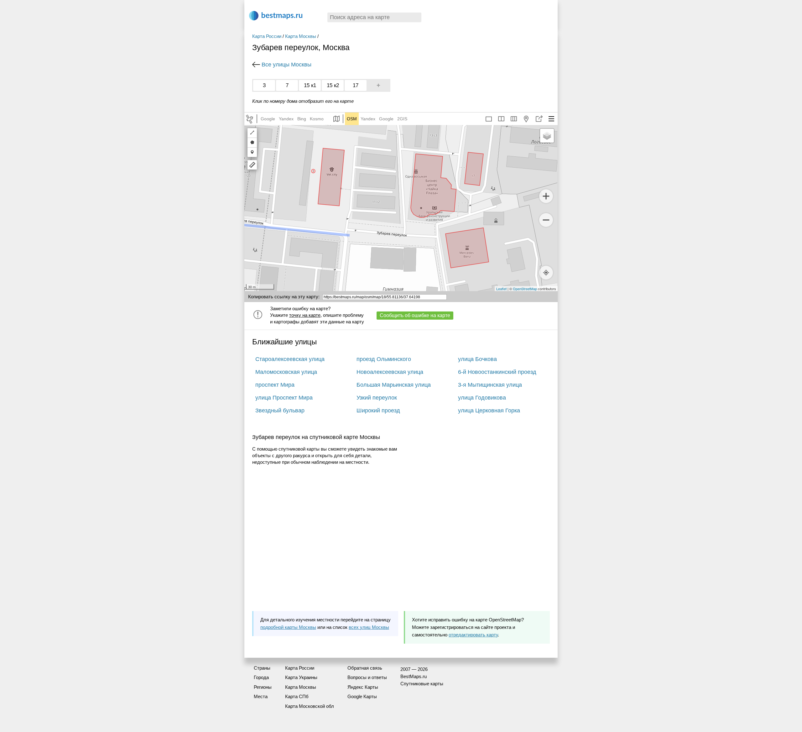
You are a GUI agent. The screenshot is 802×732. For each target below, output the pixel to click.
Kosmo (317, 118)
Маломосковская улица (286, 372)
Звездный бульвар (280, 410)
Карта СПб (297, 696)
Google (268, 118)
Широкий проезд (378, 410)
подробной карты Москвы (288, 627)
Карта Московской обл (309, 706)
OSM (352, 118)
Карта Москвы (300, 36)
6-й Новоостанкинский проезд (497, 372)
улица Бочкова (477, 359)
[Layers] (547, 136)
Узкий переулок (377, 398)
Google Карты (362, 696)
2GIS (402, 118)
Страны (262, 668)
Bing (301, 118)
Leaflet (501, 288)
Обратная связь (364, 668)
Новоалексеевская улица (390, 372)
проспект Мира (274, 385)
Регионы (263, 687)
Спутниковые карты (421, 683)
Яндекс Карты (362, 687)
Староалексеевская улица (290, 359)
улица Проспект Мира (284, 398)
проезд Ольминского (384, 359)
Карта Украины (301, 677)
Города (261, 677)
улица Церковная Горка (489, 410)
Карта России (266, 36)
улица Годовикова (482, 398)
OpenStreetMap (525, 288)
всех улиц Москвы (369, 627)
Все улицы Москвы (286, 64)
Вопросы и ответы (367, 677)
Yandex (286, 118)
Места (261, 696)
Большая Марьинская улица (394, 385)
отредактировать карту (473, 634)
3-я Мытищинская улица (490, 385)
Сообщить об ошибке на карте (415, 315)
